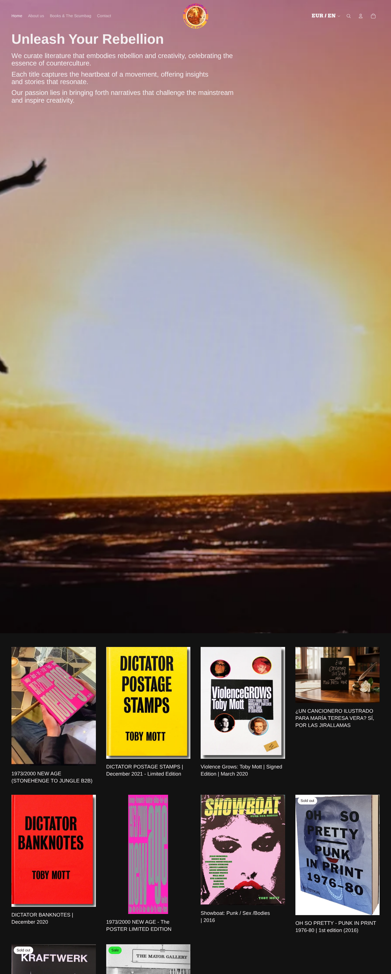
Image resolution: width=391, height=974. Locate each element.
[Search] (348, 16)
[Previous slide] (20, 706)
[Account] (360, 16)
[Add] (87, 757)
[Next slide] (87, 706)
